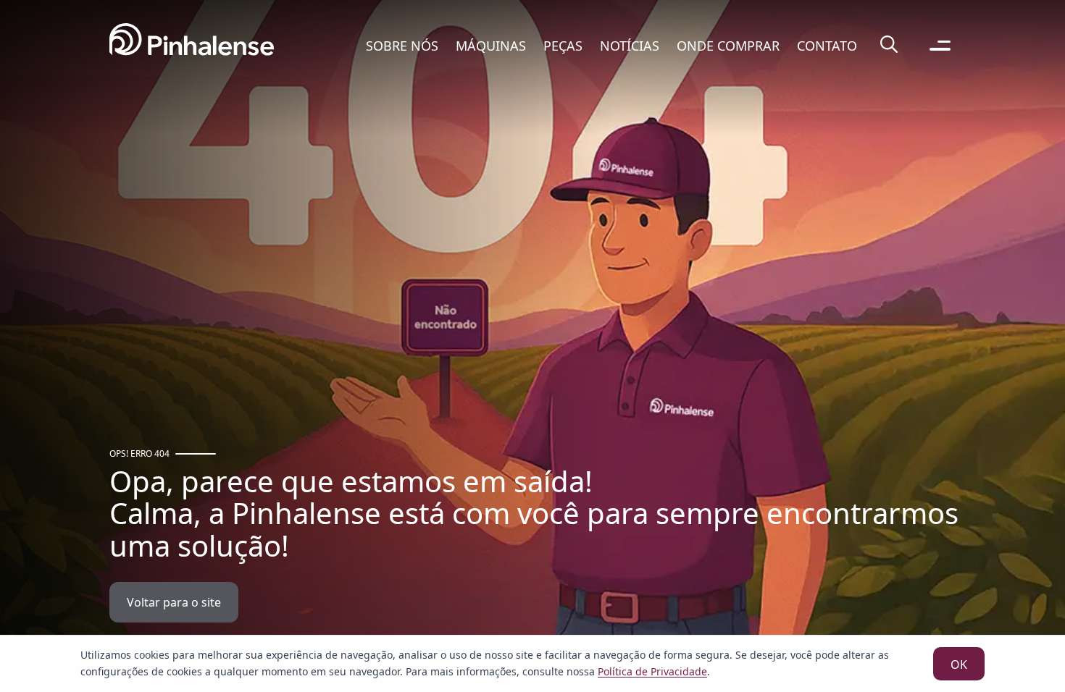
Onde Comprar (728, 45)
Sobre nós (402, 45)
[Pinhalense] (191, 45)
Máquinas (491, 45)
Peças (562, 45)
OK (959, 664)
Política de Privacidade (652, 671)
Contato (827, 45)
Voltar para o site (174, 602)
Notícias (629, 45)
